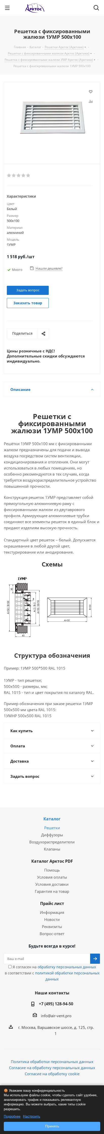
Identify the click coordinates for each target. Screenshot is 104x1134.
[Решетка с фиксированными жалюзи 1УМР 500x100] (52, 118)
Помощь (52, 870)
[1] (9, 176)
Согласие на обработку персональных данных (52, 1067)
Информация (52, 912)
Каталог (52, 819)
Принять (52, 1126)
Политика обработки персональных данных (52, 1061)
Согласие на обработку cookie (52, 1073)
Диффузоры (52, 834)
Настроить (31, 1116)
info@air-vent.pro (56, 1015)
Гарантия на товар (52, 891)
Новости (52, 919)
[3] (18, 176)
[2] (14, 176)
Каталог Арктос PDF (52, 861)
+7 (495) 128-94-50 (56, 1004)
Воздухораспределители (52, 841)
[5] (28, 176)
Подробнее (12, 1116)
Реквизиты (52, 926)
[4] (23, 176)
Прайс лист (52, 903)
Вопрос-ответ (52, 933)
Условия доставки (52, 884)
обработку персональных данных (67, 967)
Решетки (52, 827)
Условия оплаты (52, 877)
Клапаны (52, 849)
